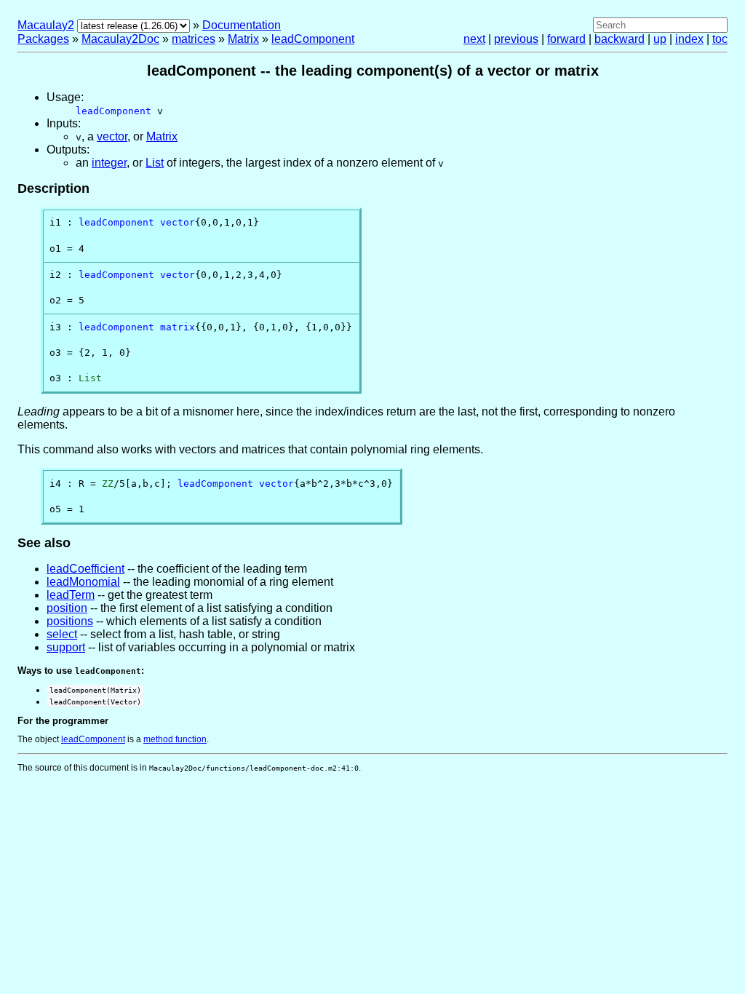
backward (619, 39)
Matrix (243, 39)
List (155, 162)
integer (109, 162)
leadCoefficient (85, 568)
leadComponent (312, 39)
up (659, 39)
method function (175, 739)
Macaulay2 (45, 25)
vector (112, 136)
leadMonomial (83, 582)
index (689, 39)
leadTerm (71, 595)
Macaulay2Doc (120, 39)
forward (566, 39)
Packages (43, 39)
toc (720, 39)
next (474, 39)
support (66, 647)
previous (516, 39)
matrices (193, 39)
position (67, 608)
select (62, 634)
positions (70, 621)
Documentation (241, 25)
